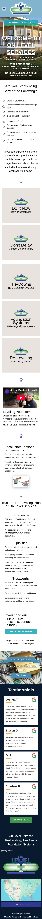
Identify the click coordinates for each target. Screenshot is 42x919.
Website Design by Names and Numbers (21, 917)
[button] (4, 9)
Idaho (10, 644)
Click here (12, 422)
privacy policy (6, 851)
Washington (29, 644)
